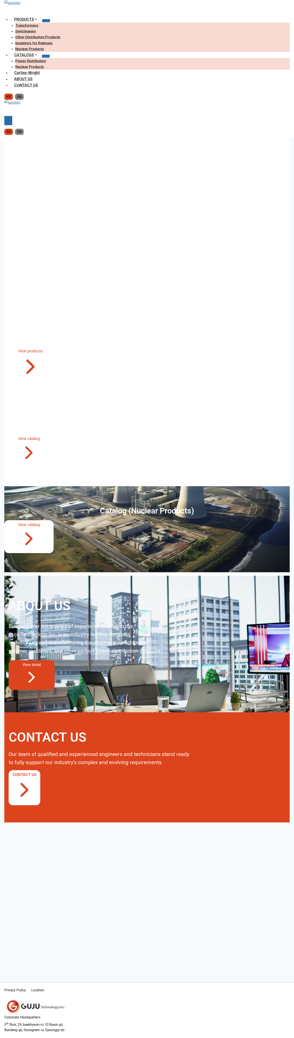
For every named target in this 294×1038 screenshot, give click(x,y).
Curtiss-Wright (27, 72)
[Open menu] (8, 120)
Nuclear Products (29, 49)
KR (8, 97)
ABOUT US (23, 79)
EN (19, 97)
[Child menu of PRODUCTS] (46, 20)
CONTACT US (26, 85)
